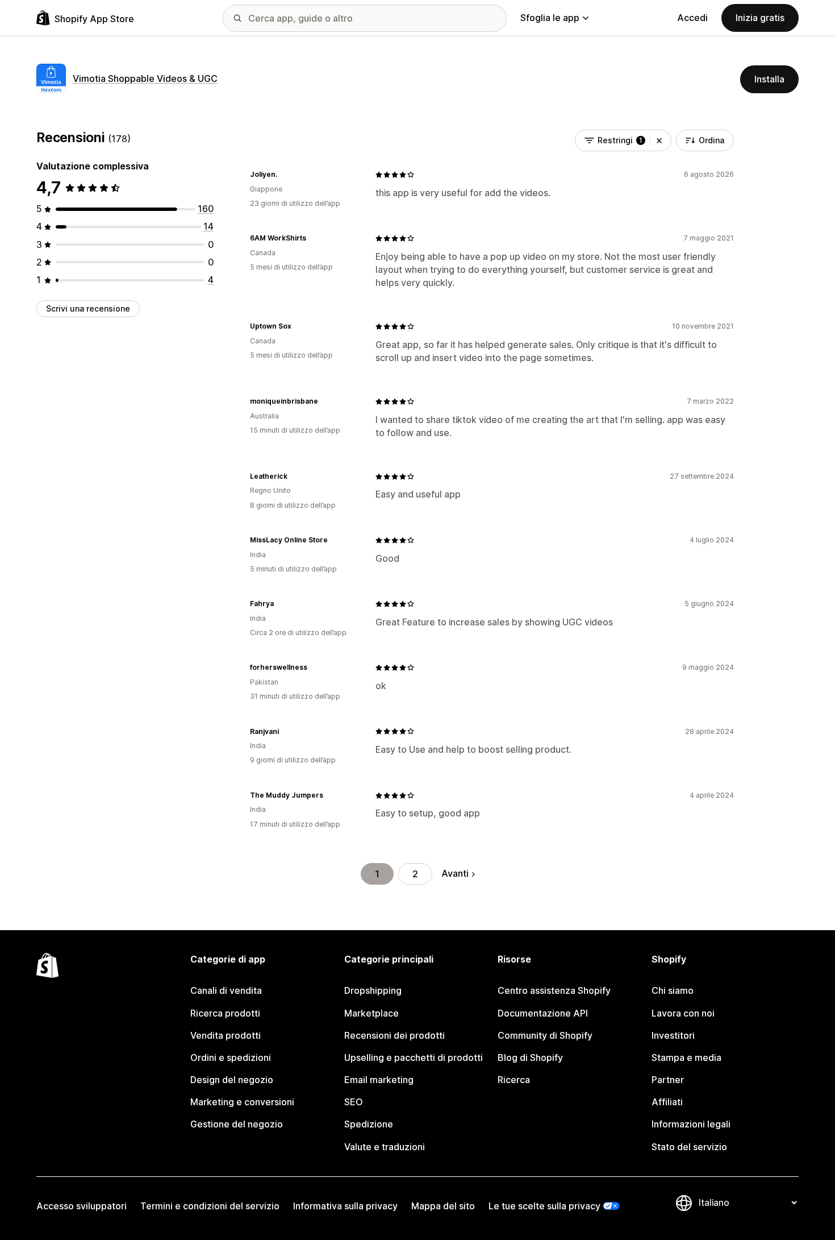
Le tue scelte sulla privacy (544, 1206)
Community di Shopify (545, 1035)
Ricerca (514, 1079)
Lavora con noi (683, 1013)
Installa (769, 79)
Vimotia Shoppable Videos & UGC (145, 78)
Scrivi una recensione (88, 308)
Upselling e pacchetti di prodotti (413, 1057)
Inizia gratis (760, 17)
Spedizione (368, 1124)
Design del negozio (231, 1079)
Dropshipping (373, 990)
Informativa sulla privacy (345, 1206)
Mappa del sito (443, 1206)
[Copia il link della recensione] (284, 174)
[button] (659, 140)
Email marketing (379, 1079)
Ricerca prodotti (225, 1013)
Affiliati (667, 1102)
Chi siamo (673, 990)
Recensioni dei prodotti (394, 1035)
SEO (353, 1102)
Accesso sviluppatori (81, 1206)
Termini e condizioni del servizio (209, 1206)
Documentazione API (543, 1013)
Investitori (673, 1035)
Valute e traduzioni (384, 1146)
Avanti (455, 873)
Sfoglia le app (549, 17)
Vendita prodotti (225, 1035)
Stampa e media (686, 1057)
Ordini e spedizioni (230, 1057)
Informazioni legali (691, 1124)
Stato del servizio (689, 1146)
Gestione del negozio (236, 1124)
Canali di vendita (226, 990)
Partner (668, 1079)
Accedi (692, 17)
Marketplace (371, 1013)
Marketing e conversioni (242, 1102)
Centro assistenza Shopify (554, 990)
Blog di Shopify (530, 1057)
